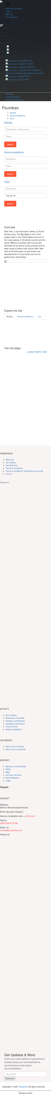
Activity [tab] (10, 316)
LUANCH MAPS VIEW (37, 351)
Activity (26, 46)
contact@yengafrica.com (11, 830)
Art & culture (11, 715)
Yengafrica (23, 1086)
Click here (30, 816)
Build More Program (15, 89)
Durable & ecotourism (15, 723)
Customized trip (13, 86)
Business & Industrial (15, 718)
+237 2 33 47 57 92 (9, 823)
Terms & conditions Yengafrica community (24, 73)
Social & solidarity (13, 729)
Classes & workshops (15, 720)
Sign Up (9, 14)
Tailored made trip (30, 49)
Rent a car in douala (15, 746)
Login (8, 11)
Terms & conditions (32, 70)
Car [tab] (39, 316)
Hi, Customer (12, 17)
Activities (10, 84)
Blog (8, 772)
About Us (28, 60)
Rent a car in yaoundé (16, 749)
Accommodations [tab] (25, 316)
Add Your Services (14, 8)
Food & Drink (11, 726)
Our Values (29, 63)
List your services (13, 774)
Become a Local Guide (16, 766)
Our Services (29, 66)
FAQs (8, 769)
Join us (27, 76)
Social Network (12, 777)
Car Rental (27, 52)
